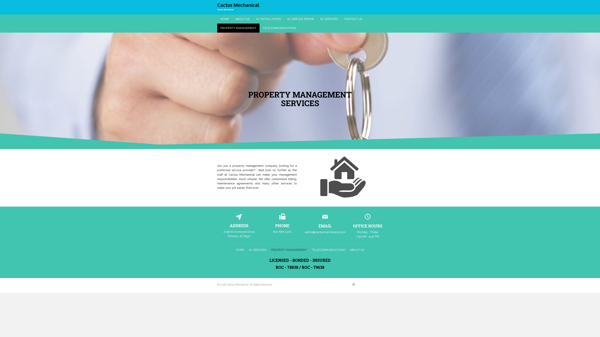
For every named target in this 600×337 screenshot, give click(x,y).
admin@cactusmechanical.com (325, 232)
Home (240, 250)
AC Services (258, 250)
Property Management (289, 250)
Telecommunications (328, 250)
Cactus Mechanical (225, 10)
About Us (357, 250)
